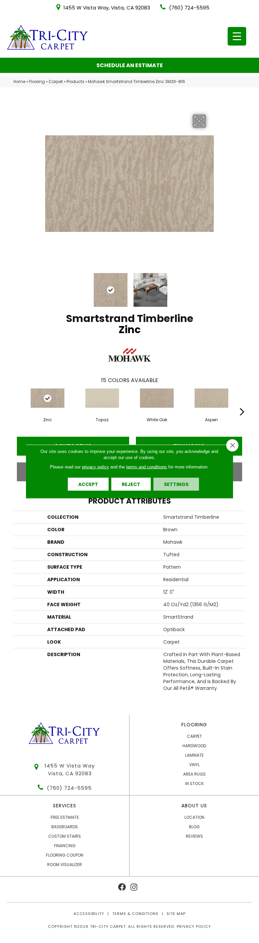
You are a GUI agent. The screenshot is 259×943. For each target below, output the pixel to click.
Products (75, 81)
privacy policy (95, 466)
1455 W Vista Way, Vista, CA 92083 (106, 7)
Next (210, 286)
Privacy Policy (194, 926)
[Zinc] (47, 398)
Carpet (56, 81)
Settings (176, 484)
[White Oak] (157, 398)
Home (19, 81)
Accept (88, 484)
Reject (131, 484)
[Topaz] (102, 398)
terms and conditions (146, 466)
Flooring (37, 81)
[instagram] (134, 887)
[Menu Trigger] (237, 36)
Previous (48, 286)
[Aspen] (211, 398)
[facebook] (122, 887)
